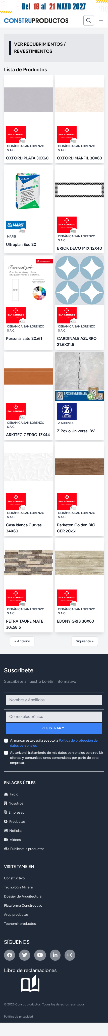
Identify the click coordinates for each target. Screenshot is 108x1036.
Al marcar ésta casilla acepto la (54, 743)
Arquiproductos (16, 914)
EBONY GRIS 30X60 (75, 621)
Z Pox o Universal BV (76, 431)
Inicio (13, 794)
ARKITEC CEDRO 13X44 (28, 434)
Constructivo (14, 878)
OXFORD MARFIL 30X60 (79, 158)
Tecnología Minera (18, 887)
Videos (15, 840)
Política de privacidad (18, 1016)
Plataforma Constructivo (23, 905)
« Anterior (22, 641)
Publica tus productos (27, 849)
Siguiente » (85, 641)
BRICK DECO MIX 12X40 (79, 248)
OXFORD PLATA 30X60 (27, 158)
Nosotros (15, 803)
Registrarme (54, 728)
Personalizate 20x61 (24, 338)
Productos (17, 821)
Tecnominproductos (20, 924)
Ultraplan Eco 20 (21, 244)
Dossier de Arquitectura (22, 896)
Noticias (15, 831)
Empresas (16, 812)
